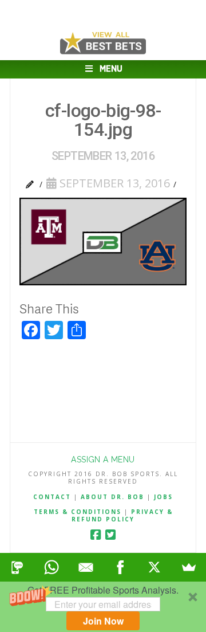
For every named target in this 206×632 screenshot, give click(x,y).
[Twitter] (110, 535)
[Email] (86, 567)
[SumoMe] (189, 567)
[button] (103, 607)
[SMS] (17, 567)
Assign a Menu (102, 459)
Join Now (103, 620)
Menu (111, 69)
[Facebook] (95, 535)
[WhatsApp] (51, 567)
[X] (154, 567)
